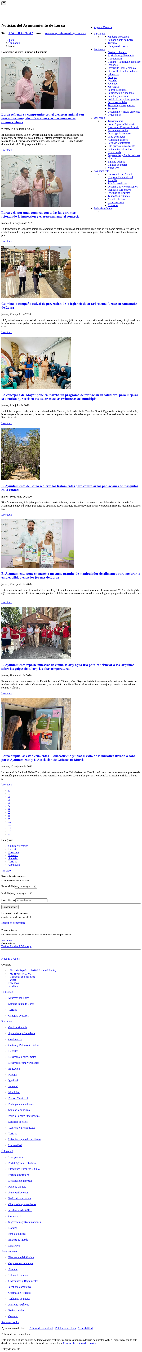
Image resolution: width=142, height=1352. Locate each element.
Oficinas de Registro (119, 192)
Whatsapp (26, 946)
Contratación (115, 58)
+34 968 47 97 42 (20, 33)
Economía (13, 852)
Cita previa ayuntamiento (121, 145)
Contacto (113, 205)
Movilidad (113, 86)
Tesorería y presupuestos (121, 105)
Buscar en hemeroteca (13, 922)
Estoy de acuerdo (10, 1348)
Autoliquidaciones (118, 139)
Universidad (114, 114)
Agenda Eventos (103, 27)
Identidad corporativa (119, 189)
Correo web (114, 152)
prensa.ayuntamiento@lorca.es (65, 33)
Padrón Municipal (117, 89)
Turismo (112, 42)
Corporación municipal (120, 177)
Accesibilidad (85, 1328)
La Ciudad (99, 33)
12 (9, 827)
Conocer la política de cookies (79, 1343)
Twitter (5, 946)
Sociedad (13, 858)
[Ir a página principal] (21, 16)
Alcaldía (112, 180)
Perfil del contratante (119, 142)
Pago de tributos (116, 136)
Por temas (99, 49)
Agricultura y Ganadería (121, 55)
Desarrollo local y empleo (122, 67)
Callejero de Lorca (118, 46)
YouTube (13, 986)
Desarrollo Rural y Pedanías (123, 71)
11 (9, 824)
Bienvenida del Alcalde (120, 174)
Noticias (112, 158)
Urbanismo (14, 864)
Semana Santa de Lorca (121, 39)
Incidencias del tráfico (120, 149)
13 (9, 831)
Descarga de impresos (120, 133)
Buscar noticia (10, 907)
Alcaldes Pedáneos (118, 199)
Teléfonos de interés (119, 195)
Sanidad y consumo (118, 96)
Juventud (113, 83)
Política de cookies (65, 1328)
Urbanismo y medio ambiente (124, 111)
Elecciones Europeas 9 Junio (123, 127)
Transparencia (115, 121)
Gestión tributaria (117, 52)
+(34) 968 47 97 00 (20, 973)
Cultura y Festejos (18, 845)
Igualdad (112, 80)
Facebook (15, 946)
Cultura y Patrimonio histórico (124, 61)
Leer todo (6, 149)
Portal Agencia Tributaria (121, 124)
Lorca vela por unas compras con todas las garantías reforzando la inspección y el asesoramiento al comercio (40, 214)
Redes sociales (116, 202)
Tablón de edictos (117, 183)
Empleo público (116, 161)
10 (9, 821)
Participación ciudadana (121, 92)
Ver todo (6, 870)
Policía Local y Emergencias (123, 99)
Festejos (112, 77)
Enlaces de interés (117, 164)
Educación (113, 74)
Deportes (113, 64)
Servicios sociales (117, 102)
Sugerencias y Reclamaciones (124, 155)
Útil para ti (99, 117)
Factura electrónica (118, 130)
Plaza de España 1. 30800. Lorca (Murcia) (33, 970)
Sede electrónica (103, 208)
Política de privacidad (41, 1328)
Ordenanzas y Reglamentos (123, 186)
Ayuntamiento (101, 170)
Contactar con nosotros (22, 976)
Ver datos (6, 940)
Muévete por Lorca (118, 36)
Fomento (13, 855)
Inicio (11, 39)
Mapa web (113, 167)
